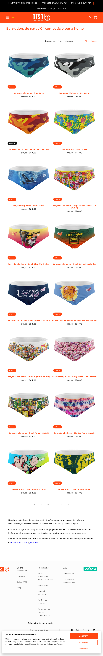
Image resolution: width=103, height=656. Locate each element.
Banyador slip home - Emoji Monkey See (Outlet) (74, 320)
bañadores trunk (19, 542)
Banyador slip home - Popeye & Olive (29, 489)
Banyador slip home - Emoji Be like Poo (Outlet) (74, 264)
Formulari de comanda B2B (69, 581)
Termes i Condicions (42, 592)
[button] (7, 17)
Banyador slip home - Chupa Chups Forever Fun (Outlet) (74, 207)
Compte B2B (68, 574)
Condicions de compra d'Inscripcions (44, 612)
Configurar (84, 648)
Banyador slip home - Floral (74, 149)
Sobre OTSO (22, 582)
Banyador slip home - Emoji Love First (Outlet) (29, 320)
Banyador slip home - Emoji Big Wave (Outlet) (29, 377)
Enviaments (43, 585)
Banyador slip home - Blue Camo (29, 93)
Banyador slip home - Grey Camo (74, 93)
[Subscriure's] (59, 630)
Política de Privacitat (42, 601)
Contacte (21, 576)
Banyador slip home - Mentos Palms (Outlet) (74, 433)
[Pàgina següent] (68, 504)
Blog (19, 588)
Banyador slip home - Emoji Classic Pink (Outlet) (74, 377)
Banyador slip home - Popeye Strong (74, 489)
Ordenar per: (50, 41)
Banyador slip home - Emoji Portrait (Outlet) (29, 433)
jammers (34, 542)
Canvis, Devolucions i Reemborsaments (45, 576)
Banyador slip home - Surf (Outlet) (28, 206)
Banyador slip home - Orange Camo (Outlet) (29, 149)
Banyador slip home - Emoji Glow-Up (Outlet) (28, 264)
